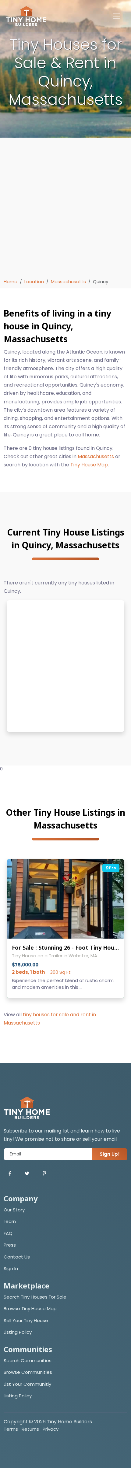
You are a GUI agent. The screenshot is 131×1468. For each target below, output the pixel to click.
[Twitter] (27, 1173)
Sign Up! (110, 1154)
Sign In (11, 1268)
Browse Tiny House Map (30, 1308)
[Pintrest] (44, 1173)
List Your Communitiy (27, 1384)
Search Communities (27, 1360)
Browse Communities (28, 1372)
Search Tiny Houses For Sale (35, 1297)
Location (34, 281)
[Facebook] (10, 1173)
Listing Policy (18, 1332)
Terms (11, 1429)
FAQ (8, 1233)
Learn (10, 1221)
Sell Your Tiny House (26, 1320)
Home (10, 281)
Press (10, 1245)
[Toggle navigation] (116, 16)
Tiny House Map (89, 464)
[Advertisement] (65, 209)
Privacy (50, 1429)
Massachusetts (68, 281)
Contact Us (17, 1257)
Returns (30, 1429)
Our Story (14, 1210)
